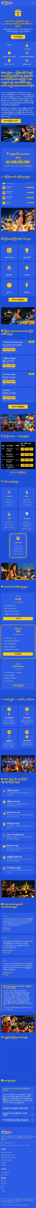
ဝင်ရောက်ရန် (4, 1175)
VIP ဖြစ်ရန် (18, 654)
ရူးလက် (3, 1186)
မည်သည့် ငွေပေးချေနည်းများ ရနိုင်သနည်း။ (15, 1108)
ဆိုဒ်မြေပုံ (3, 1165)
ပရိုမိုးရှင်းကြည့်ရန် (18, 685)
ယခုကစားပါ (9, 252)
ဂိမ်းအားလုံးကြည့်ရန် (18, 299)
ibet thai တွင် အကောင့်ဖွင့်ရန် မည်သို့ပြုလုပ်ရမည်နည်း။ (16, 1089)
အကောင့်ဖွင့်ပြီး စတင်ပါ (11, 120)
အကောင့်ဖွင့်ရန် (18, 36)
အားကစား (4, 1184)
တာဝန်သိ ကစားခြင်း (6, 1160)
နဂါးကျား (3, 1181)
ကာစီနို (3, 1191)
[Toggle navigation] (32, 3)
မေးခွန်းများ (4, 1163)
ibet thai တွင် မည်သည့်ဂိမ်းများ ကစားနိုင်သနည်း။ (15, 1114)
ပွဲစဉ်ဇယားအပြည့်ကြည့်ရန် (18, 472)
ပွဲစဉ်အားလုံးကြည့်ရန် (18, 406)
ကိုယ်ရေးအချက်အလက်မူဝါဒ (18, 1007)
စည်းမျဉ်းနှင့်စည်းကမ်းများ (8, 1155)
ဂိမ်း (2, 1189)
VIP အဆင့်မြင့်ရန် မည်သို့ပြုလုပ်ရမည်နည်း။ (15, 1120)
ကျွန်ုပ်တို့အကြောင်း (6, 1153)
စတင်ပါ (18, 618)
